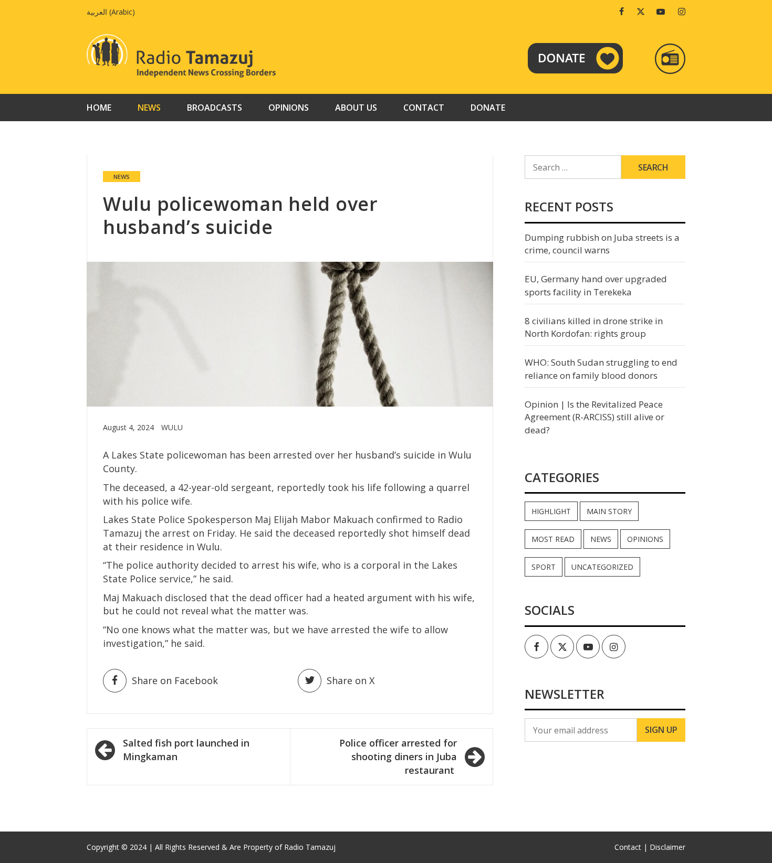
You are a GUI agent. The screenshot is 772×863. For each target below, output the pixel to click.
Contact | (631, 847)
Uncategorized (602, 567)
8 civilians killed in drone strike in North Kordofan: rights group (594, 327)
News (149, 107)
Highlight (551, 511)
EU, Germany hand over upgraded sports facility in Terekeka (596, 285)
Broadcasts (214, 107)
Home (99, 107)
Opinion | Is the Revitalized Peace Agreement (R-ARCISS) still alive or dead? (594, 417)
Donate (488, 107)
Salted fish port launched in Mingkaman (186, 750)
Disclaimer (667, 847)
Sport (543, 567)
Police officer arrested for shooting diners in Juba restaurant (398, 756)
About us (356, 107)
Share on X (350, 680)
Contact (423, 107)
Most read (553, 539)
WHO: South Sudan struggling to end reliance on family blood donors (601, 368)
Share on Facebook (175, 680)
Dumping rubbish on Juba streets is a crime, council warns (602, 243)
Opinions (288, 107)
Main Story (609, 511)
